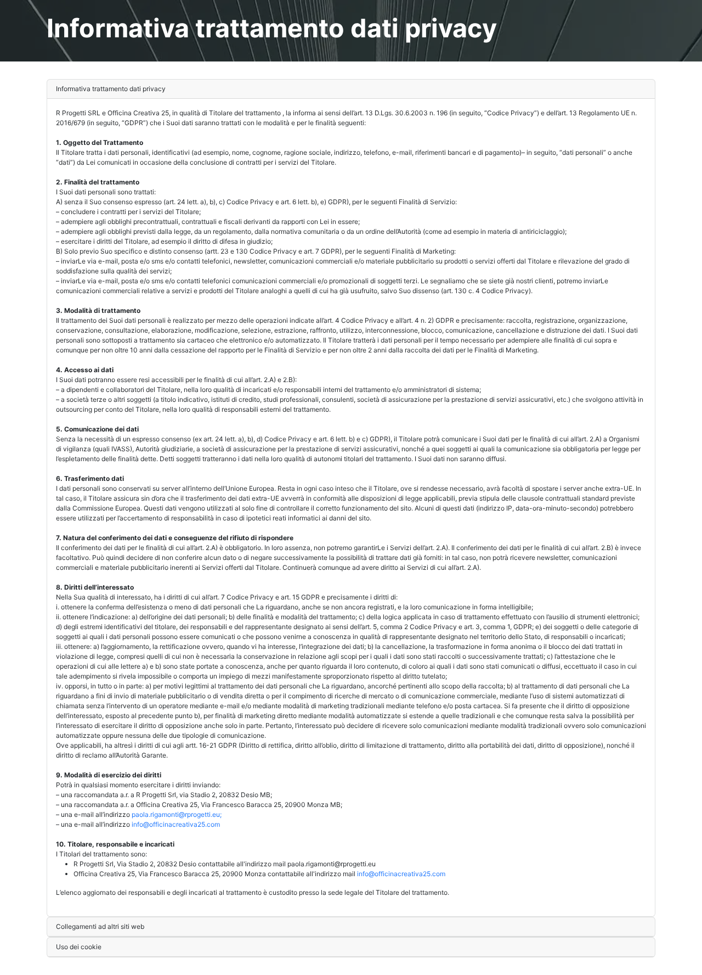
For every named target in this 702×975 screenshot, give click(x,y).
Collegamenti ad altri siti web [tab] (100, 926)
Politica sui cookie (297, 958)
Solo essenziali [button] (591, 958)
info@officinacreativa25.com (176, 824)
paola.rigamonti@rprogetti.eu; (177, 814)
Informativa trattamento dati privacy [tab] (111, 89)
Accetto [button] (636, 958)
